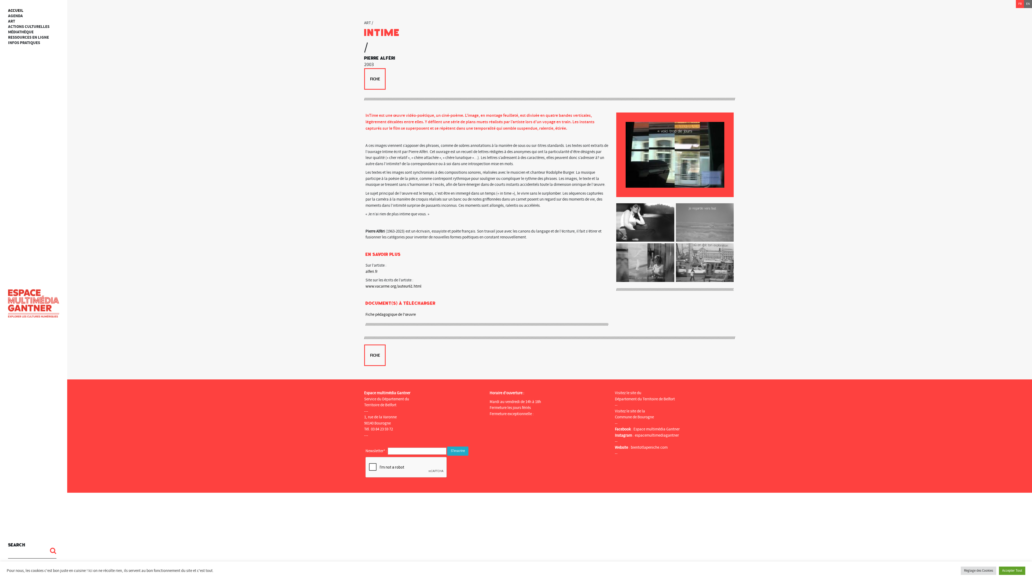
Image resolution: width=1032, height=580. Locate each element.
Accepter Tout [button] (1012, 570)
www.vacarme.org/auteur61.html (393, 286)
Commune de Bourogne (634, 417)
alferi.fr (372, 271)
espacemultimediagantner (657, 435)
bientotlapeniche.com (649, 447)
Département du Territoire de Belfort (645, 399)
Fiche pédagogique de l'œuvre (391, 314)
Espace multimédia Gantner (656, 429)
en (1028, 4)
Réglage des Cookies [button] (978, 570)
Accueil (15, 10)
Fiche (375, 79)
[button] (51, 550)
